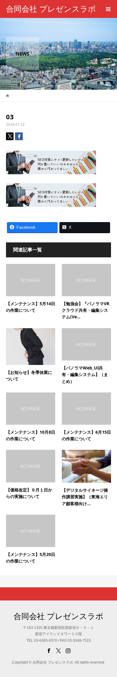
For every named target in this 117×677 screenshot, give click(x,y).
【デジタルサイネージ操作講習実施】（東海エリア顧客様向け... (85, 496)
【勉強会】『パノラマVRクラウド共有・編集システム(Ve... (85, 310)
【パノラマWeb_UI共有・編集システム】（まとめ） (85, 374)
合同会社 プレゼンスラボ (51, 8)
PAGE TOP (109, 650)
